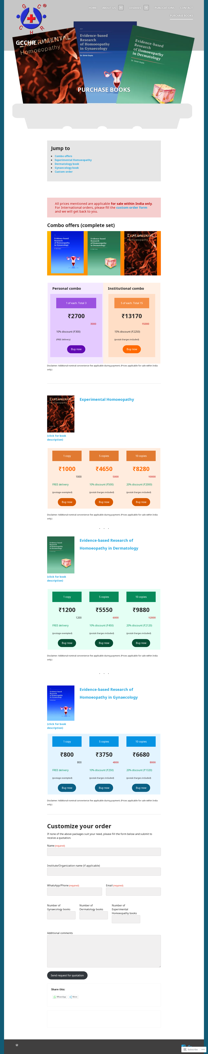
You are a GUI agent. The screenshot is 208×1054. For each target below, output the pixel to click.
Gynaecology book (67, 168)
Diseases (135, 8)
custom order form (131, 207)
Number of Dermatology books (91, 907)
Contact (186, 8)
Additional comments (60, 933)
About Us (109, 8)
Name (56, 845)
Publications (164, 8)
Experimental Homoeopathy (73, 160)
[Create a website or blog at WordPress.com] (17, 1045)
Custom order (64, 171)
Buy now (76, 349)
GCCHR (26, 43)
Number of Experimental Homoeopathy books (124, 909)
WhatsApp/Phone (63, 885)
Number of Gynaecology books (58, 907)
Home (93, 8)
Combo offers (63, 156)
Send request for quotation (67, 975)
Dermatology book (67, 164)
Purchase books (181, 15)
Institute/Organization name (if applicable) (73, 865)
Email (114, 885)
